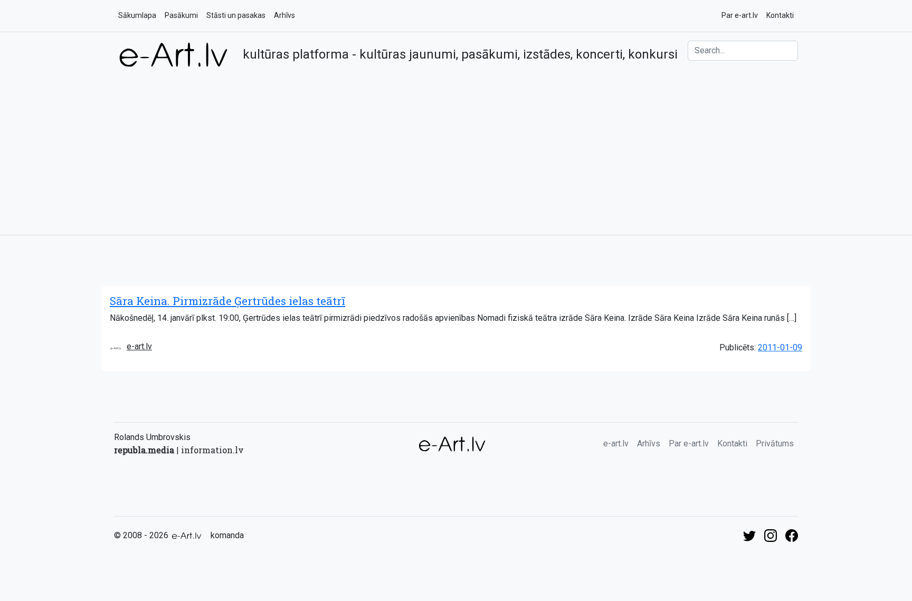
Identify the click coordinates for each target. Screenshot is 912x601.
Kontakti (780, 15)
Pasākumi (181, 15)
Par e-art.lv (739, 15)
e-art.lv (139, 346)
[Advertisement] (456, 147)
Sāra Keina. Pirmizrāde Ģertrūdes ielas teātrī (227, 300)
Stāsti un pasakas (235, 15)
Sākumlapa (137, 15)
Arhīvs (284, 15)
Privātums (775, 443)
